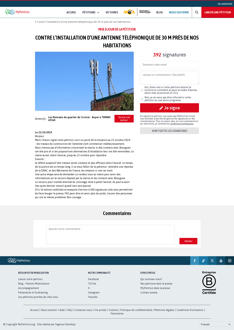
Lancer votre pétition (30, 279)
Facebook (93, 279)
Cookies (113, 310)
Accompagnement (28, 288)
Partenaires (117, 313)
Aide (62, 310)
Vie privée (100, 310)
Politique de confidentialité (136, 310)
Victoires (112, 12)
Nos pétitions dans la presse (156, 283)
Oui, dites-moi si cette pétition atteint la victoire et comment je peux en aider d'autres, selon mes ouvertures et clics (171, 90)
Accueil (71, 12)
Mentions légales (164, 310)
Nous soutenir (179, 12)
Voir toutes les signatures (169, 130)
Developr (70, 324)
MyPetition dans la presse (155, 288)
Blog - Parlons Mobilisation (33, 283)
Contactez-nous (83, 310)
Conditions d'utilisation (190, 310)
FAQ (69, 310)
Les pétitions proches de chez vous (38, 296)
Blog (159, 12)
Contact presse (148, 292)
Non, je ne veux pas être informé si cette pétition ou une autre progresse (168, 99)
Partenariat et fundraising (33, 292)
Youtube (92, 296)
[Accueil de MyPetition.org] (17, 12)
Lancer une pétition (218, 12)
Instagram (93, 292)
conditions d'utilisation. (182, 123)
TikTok (92, 283)
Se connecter (225, 3)
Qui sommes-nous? (151, 279)
